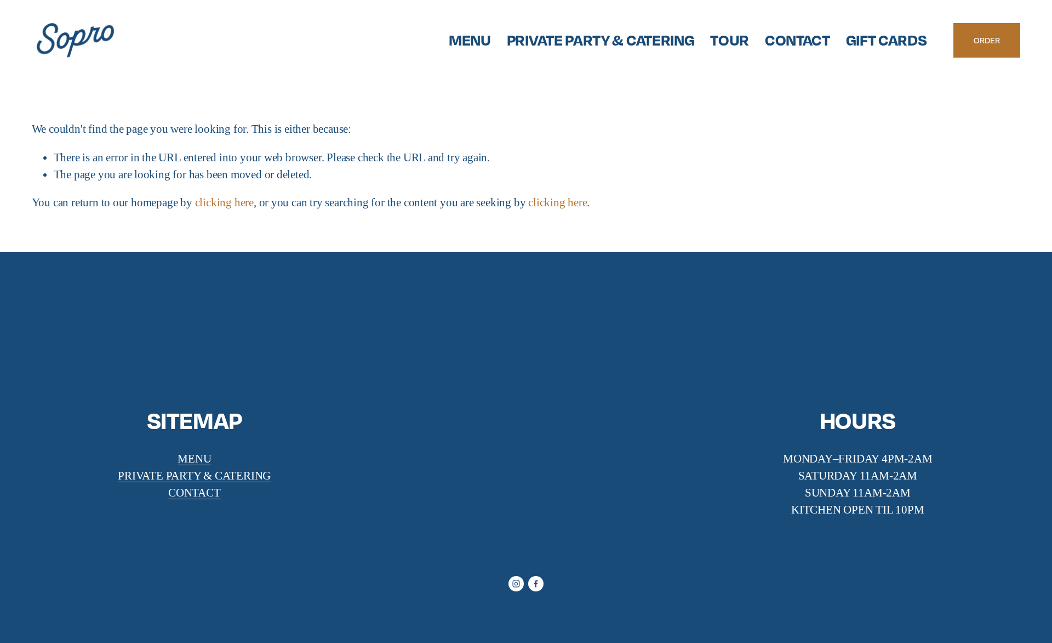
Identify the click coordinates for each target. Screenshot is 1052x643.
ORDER (987, 40)
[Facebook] (536, 583)
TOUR (729, 39)
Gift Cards (886, 39)
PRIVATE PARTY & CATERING (601, 39)
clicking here (224, 202)
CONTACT (797, 39)
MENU (470, 39)
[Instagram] (516, 583)
